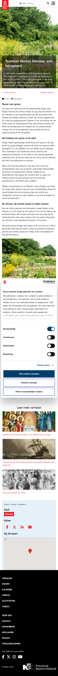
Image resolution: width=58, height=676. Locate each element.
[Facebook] (7, 527)
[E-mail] (30, 527)
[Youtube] (20, 656)
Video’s (5, 606)
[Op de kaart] (29, 551)
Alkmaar (9, 514)
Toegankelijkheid (11, 643)
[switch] (51, 337)
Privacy (6, 638)
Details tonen (43, 365)
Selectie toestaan (29, 382)
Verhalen (7, 578)
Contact (6, 621)
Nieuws (6, 583)
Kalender (7, 589)
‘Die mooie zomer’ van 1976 (14, 492)
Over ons (7, 615)
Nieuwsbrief (8, 626)
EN (24, 3)
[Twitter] (14, 527)
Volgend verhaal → (48, 92)
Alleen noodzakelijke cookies (29, 391)
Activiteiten (8, 600)
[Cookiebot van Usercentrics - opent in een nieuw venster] (43, 282)
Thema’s (6, 595)
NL (21, 3)
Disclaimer (8, 632)
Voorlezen (17, 99)
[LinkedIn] (22, 527)
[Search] (48, 3)
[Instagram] (14, 656)
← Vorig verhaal (8, 92)
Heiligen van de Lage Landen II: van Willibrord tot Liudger (27, 434)
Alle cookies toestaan (29, 374)
